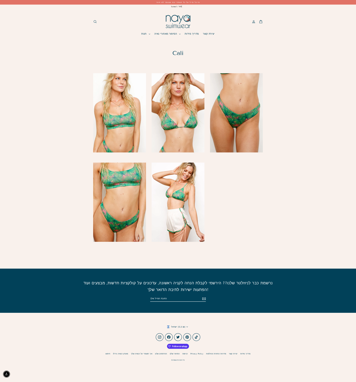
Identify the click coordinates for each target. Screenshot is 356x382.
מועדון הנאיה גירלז (120, 354)
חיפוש (108, 354)
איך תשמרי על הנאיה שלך (141, 354)
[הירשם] (203, 299)
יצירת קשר (209, 33)
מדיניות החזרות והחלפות (216, 354)
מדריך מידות (192, 33)
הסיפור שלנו (175, 354)
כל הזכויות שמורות (178, 360)
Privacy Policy (196, 354)
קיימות (185, 354)
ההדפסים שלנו (161, 354)
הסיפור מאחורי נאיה (166, 33)
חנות (144, 33)
